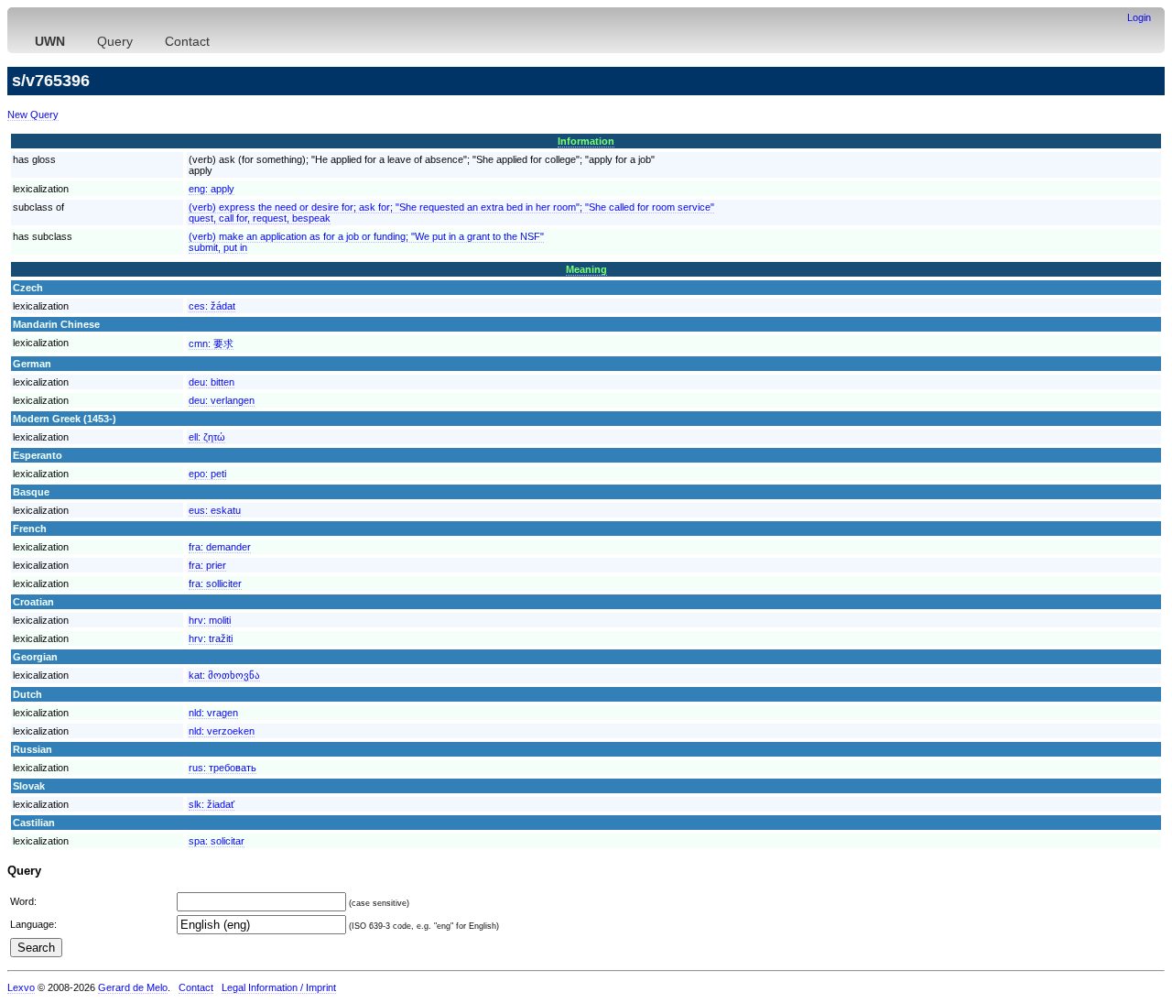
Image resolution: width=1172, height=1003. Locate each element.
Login (1139, 17)
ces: (212, 305)
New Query (33, 114)
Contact (187, 41)
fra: (220, 546)
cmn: (211, 343)
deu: (211, 381)
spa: (216, 840)
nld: (213, 712)
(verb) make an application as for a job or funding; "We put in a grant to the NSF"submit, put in (366, 242)
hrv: (210, 620)
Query (115, 41)
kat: (224, 675)
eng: (211, 188)
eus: (215, 510)
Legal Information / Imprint (279, 987)
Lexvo (21, 987)
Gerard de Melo (133, 987)
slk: (211, 804)
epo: (207, 473)
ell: (207, 436)
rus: (222, 767)
